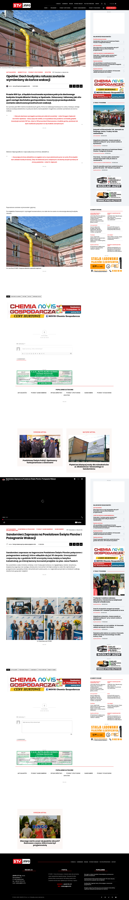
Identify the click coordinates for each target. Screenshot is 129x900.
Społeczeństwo (97, 61)
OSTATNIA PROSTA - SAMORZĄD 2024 (95, 214)
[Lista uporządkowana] (31, 354)
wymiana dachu (37, 296)
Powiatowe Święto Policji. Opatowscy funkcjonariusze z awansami (40, 461)
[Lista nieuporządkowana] (33, 354)
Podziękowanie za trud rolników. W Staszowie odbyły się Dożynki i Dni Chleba (106, 71)
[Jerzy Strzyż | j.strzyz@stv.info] (7, 86)
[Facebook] (110, 4)
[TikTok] (108, 897)
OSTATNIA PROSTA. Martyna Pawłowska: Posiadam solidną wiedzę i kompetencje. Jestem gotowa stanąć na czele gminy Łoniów (97, 219)
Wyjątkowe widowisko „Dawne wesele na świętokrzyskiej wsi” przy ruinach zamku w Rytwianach (107, 141)
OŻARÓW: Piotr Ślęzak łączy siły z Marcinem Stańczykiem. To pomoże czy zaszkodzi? (114, 217)
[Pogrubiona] (23, 354)
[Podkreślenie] (27, 354)
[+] (43, 353)
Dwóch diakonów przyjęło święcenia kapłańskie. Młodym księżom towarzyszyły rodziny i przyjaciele (96, 229)
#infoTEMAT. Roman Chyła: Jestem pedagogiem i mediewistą (114, 238)
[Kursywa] (25, 354)
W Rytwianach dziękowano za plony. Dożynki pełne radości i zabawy (97, 248)
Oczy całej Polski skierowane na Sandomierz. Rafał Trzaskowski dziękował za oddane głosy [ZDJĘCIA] (97, 239)
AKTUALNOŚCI (11, 72)
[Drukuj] (81, 86)
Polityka (92, 234)
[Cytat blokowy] (35, 354)
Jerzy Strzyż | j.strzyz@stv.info (21, 86)
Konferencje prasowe (99, 39)
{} (41, 353)
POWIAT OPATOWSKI (35, 72)
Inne (108, 225)
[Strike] (29, 354)
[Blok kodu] (37, 354)
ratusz (29, 296)
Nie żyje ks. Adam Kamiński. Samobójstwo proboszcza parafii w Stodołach (98, 875)
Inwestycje (22, 72)
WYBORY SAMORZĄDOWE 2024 (113, 214)
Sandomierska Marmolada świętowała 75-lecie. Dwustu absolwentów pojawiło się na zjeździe (99, 879)
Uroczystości (93, 225)
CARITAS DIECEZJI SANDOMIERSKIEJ (103, 53)
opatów (24, 296)
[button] (105, 4)
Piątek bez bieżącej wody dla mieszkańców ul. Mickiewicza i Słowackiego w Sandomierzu (89, 467)
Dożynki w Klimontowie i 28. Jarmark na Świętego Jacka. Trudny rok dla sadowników (108, 131)
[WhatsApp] (77, 86)
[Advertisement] (44, 139)
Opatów (48, 72)
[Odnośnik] (40, 354)
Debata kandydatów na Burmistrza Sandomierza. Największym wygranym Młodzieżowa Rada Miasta (114, 249)
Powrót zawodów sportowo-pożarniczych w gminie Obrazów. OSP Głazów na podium (108, 167)
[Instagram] (112, 4)
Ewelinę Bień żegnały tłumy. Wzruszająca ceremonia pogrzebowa (98, 884)
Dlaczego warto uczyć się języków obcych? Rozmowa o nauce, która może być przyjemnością (106, 49)
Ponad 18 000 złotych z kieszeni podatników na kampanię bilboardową (113, 228)
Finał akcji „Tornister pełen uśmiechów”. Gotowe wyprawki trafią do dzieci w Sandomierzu (105, 57)
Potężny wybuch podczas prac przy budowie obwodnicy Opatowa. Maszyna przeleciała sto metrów (99, 888)
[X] (114, 4)
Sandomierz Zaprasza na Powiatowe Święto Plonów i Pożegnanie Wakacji (106, 41)
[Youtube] (115, 4)
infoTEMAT (110, 234)
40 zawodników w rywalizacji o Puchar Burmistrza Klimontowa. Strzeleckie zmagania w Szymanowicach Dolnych (107, 64)
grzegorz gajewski (16, 296)
